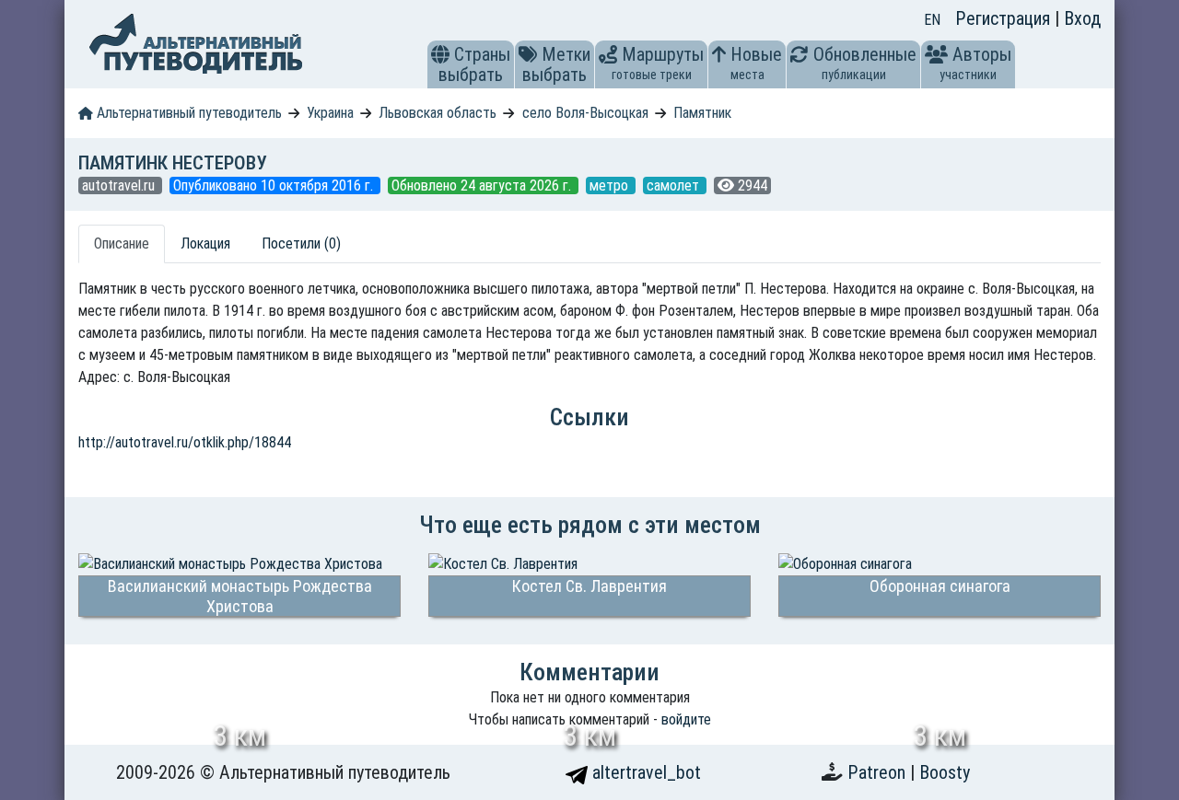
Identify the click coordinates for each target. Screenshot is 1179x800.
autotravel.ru (120, 185)
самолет (675, 185)
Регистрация (1005, 18)
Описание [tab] (121, 243)
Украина (330, 113)
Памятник (702, 113)
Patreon (878, 772)
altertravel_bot (644, 772)
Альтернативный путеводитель (187, 113)
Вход (1082, 18)
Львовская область (437, 113)
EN (932, 20)
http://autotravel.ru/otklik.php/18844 (184, 442)
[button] (440, 54)
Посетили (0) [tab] (301, 243)
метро (611, 185)
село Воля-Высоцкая (585, 113)
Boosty (944, 772)
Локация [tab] (205, 243)
